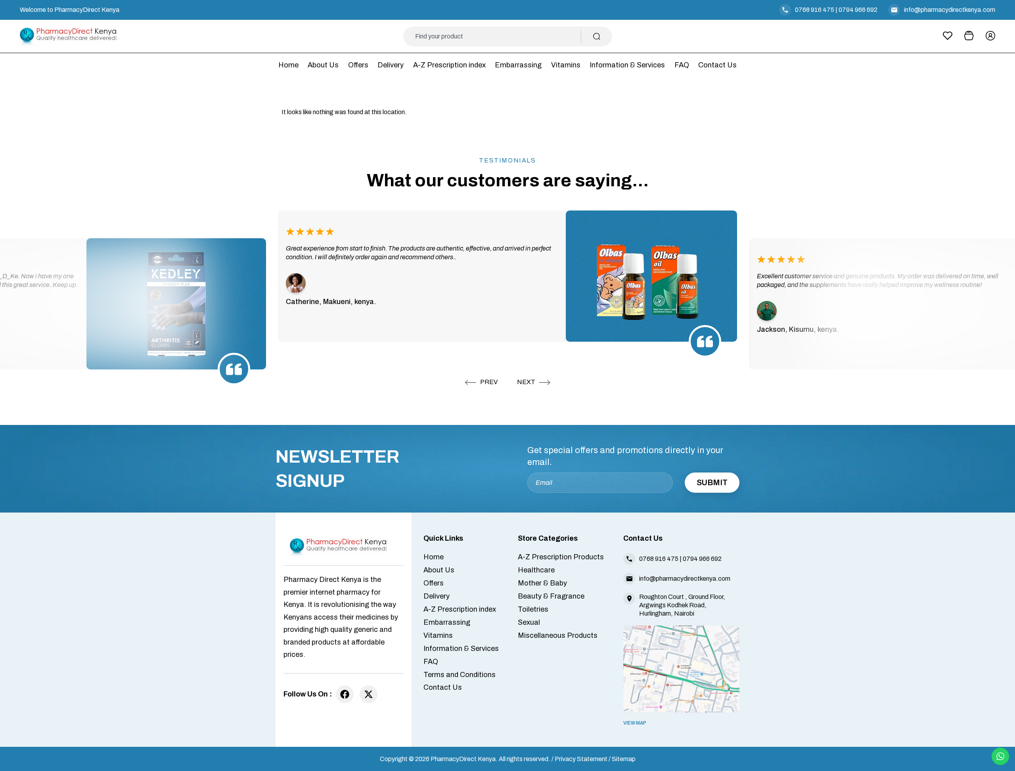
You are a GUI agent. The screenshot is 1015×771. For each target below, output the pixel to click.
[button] (481, 382)
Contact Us (717, 65)
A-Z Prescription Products (561, 557)
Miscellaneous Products (558, 635)
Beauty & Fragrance (551, 596)
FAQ (681, 65)
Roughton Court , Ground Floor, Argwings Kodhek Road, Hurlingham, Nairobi (682, 605)
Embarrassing (518, 65)
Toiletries (533, 609)
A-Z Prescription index (449, 65)
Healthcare (536, 570)
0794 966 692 (858, 9)
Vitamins (565, 65)
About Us (323, 65)
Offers (358, 65)
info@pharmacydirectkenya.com (949, 9)
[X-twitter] (368, 694)
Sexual (529, 622)
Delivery (390, 65)
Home (288, 65)
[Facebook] (345, 694)
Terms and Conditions (459, 675)
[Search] (596, 36)
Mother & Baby (542, 583)
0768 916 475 (814, 9)
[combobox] (498, 36)
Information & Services (627, 65)
